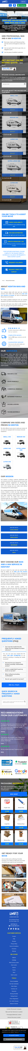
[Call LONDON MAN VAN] (14, 5)
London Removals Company (14, 1009)
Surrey (14, 970)
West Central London (14, 962)
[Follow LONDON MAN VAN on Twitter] (11, 929)
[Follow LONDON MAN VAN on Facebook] (8, 929)
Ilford (14, 972)
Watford (14, 957)
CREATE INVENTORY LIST (14, 243)
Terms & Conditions (14, 946)
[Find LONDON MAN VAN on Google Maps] (13, 929)
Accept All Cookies (14, 1035)
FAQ (14, 938)
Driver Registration (14, 998)
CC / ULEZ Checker (14, 1001)
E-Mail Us (14, 924)
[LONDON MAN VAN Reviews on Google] (21, 772)
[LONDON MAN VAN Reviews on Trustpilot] (21, 763)
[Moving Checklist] (14, 870)
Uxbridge (14, 960)
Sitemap (14, 951)
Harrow (14, 967)
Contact (14, 936)
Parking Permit (14, 996)
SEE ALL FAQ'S (14, 685)
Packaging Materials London (14, 1014)
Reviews (14, 941)
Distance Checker (14, 1003)
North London (14, 974)
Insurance (14, 948)
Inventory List (14, 988)
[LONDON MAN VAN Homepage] (5, 1)
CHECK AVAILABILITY (14, 224)
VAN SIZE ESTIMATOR (14, 234)
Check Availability (14, 981)
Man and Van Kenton (10, 280)
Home (3, 280)
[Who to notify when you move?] (14, 900)
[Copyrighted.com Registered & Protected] (14, 1022)
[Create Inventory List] (14, 885)
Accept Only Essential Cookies (14, 1039)
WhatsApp (22, 5)
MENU (23, 1)
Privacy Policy (22, 1032)
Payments (14, 991)
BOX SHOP (14, 794)
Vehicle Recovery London (14, 1017)
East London (14, 965)
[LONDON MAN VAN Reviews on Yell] (7, 772)
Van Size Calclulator (14, 983)
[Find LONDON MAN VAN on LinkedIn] (18, 929)
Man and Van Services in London (14, 1011)
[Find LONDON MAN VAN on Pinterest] (16, 929)
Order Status (14, 986)
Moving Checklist (14, 993)
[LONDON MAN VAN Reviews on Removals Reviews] (7, 763)
